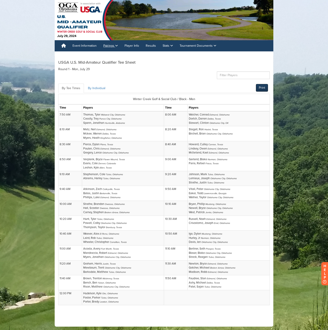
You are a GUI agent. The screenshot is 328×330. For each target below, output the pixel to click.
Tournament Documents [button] (197, 46)
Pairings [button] (109, 46)
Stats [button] (166, 46)
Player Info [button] (132, 46)
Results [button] (151, 46)
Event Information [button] (85, 46)
